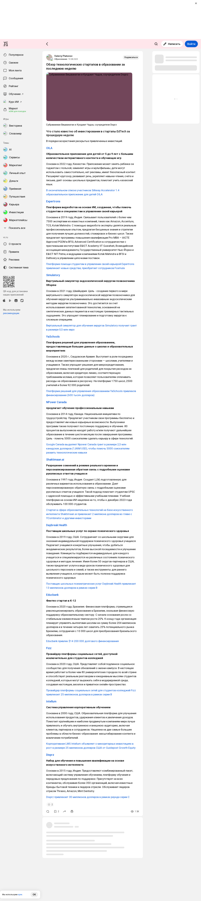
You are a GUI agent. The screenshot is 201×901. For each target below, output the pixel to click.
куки (20, 894)
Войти (191, 43)
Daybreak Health (56, 525)
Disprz (50, 754)
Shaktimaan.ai (55, 459)
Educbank (52, 594)
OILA (49, 148)
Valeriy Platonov (63, 56)
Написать (174, 43)
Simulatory (53, 275)
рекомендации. (11, 313)
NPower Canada (56, 402)
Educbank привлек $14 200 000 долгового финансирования (82, 641)
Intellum (51, 701)
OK (34, 894)
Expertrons (53, 201)
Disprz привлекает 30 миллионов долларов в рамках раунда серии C (88, 797)
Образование (60, 59)
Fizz (49, 648)
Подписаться (131, 57)
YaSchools (53, 336)
